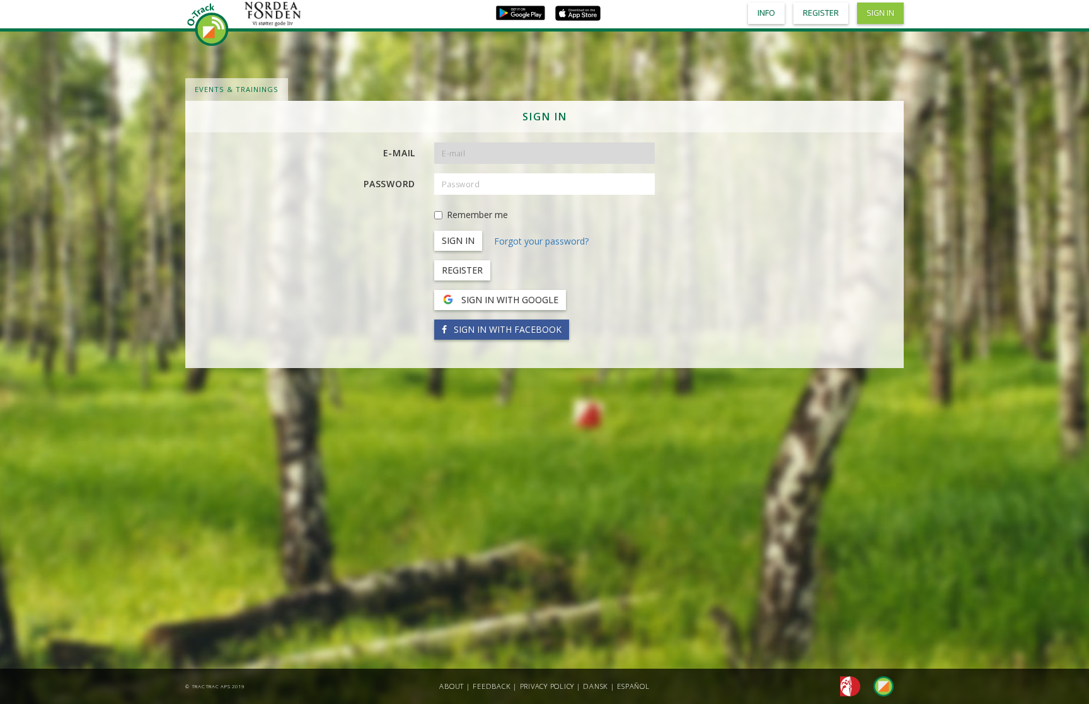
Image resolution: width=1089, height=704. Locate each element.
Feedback (491, 686)
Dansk (595, 686)
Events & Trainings (237, 89)
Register (462, 270)
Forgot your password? (541, 241)
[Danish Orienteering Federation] (846, 685)
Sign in (880, 13)
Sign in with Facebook (506, 329)
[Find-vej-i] (878, 685)
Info (766, 13)
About (451, 686)
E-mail (399, 153)
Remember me (477, 215)
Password (389, 184)
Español (633, 686)
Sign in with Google (508, 300)
